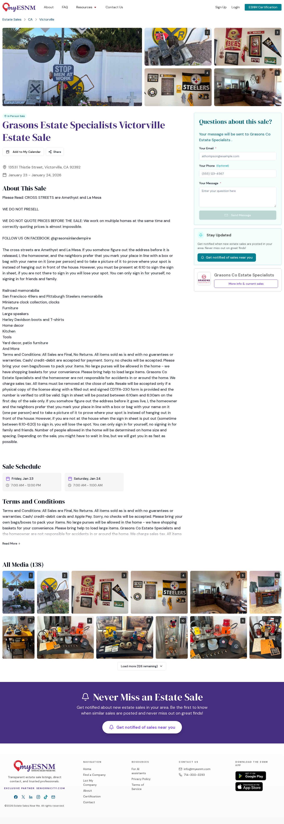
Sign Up (221, 7)
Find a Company (94, 775)
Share (57, 152)
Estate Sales (11, 19)
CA (30, 19)
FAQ (65, 7)
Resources (84, 7)
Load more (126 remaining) (139, 666)
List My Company (90, 783)
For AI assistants (139, 771)
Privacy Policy (141, 779)
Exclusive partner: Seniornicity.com (34, 788)
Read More (9, 543)
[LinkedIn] (31, 797)
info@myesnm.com (197, 769)
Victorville (46, 19)
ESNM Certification (263, 7)
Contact (89, 802)
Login (236, 7)
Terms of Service (138, 787)
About (49, 7)
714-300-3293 (194, 775)
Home (87, 769)
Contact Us (114, 7)
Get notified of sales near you (145, 727)
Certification (92, 796)
